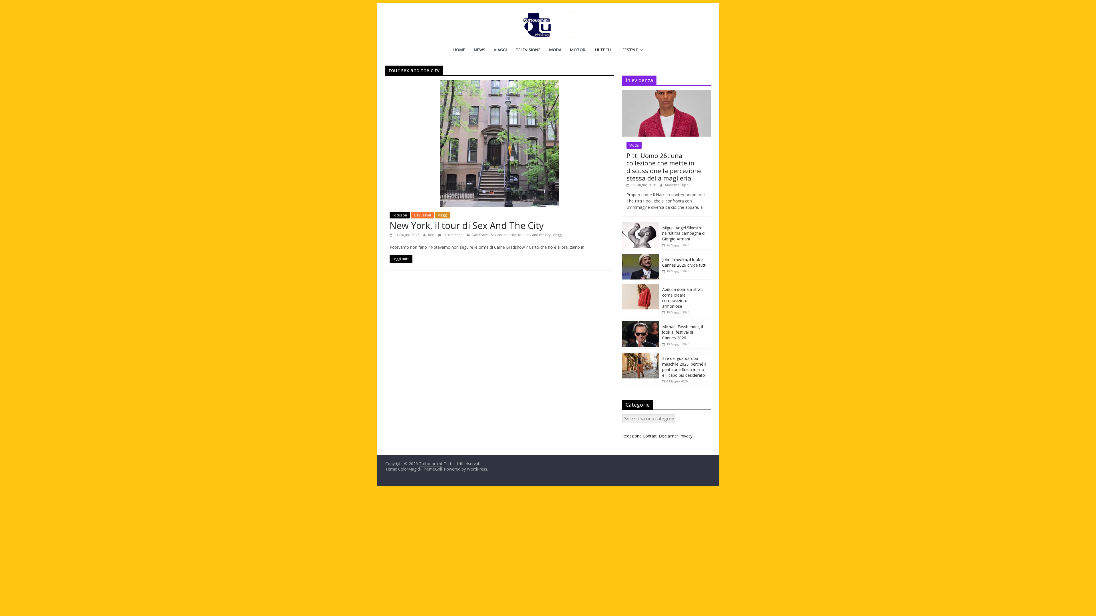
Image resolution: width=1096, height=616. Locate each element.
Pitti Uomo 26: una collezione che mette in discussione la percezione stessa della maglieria (664, 166)
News (479, 49)
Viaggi (500, 49)
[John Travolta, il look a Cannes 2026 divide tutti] (640, 257)
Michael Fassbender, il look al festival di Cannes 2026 (682, 332)
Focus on (399, 215)
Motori (578, 49)
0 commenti (453, 234)
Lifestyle (628, 49)
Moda (555, 49)
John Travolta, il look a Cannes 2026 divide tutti (684, 262)
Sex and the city (503, 234)
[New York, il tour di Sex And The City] (499, 83)
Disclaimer (668, 436)
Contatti (650, 436)
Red (431, 234)
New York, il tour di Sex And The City (467, 225)
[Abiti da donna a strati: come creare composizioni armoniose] (640, 286)
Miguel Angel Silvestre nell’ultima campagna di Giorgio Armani (683, 233)
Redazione (632, 436)
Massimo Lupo (677, 185)
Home (459, 49)
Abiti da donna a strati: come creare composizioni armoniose (683, 298)
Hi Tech (603, 49)
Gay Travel (422, 215)
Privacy (685, 436)
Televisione (528, 49)
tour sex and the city (534, 234)
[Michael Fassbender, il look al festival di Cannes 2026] (640, 324)
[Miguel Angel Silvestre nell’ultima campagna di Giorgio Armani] (640, 225)
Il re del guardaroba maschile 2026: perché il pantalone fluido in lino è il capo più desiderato (684, 367)
